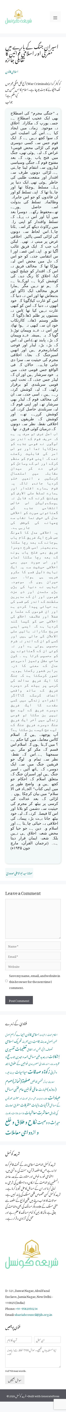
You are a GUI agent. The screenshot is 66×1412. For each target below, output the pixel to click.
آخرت (25, 1041)
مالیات (35, 1104)
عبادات (54, 1096)
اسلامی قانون (11, 71)
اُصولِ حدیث (46, 1041)
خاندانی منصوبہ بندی (37, 1063)
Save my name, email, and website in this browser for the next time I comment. (34, 981)
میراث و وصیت (48, 1121)
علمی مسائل (32, 1098)
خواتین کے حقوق (19, 1063)
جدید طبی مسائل (37, 1056)
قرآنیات (44, 1104)
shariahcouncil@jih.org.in (33, 1314)
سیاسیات (21, 1071)
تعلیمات (21, 1047)
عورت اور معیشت (20, 1098)
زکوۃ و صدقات (39, 1070)
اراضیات (43, 1034)
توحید (46, 1056)
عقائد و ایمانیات (42, 1098)
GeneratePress (50, 1395)
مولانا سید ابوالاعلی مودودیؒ (19, 872)
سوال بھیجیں (14, 1379)
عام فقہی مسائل (14, 1088)
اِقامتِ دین (34, 1040)
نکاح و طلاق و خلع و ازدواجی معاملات (22, 1125)
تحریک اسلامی (13, 1040)
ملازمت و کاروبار (11, 1113)
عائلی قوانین (31, 1088)
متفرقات (25, 1104)
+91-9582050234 (26, 1308)
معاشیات (31, 1111)
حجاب (12, 1056)
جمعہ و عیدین (21, 1056)
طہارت (42, 1089)
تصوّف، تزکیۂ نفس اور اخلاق (40, 1049)
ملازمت (21, 1112)
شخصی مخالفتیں (36, 1081)
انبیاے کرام (18, 1034)
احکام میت (52, 1034)
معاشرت (43, 1111)
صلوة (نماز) (21, 1080)
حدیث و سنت (50, 1063)
